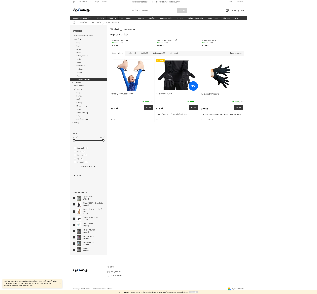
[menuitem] (82, 18)
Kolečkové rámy (82, 119)
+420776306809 (116, 275)
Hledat (182, 10)
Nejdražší (144, 53)
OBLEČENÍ (77, 39)
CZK (230, 2)
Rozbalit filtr (87, 166)
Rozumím (193, 292)
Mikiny (78, 49)
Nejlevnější (132, 53)
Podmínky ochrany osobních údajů (166, 2)
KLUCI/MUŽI (80, 66)
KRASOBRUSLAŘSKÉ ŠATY (83, 36)
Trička (78, 59)
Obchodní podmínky (139, 2)
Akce (80, 151)
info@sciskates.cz (117, 272)
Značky (76, 122)
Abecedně (174, 53)
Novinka (81, 155)
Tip (79, 158)
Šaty (78, 116)
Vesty (78, 62)
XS (157, 119)
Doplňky (79, 96)
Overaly (79, 52)
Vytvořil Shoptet (238, 289)
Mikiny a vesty (81, 106)
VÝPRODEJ (78, 89)
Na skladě (82, 148)
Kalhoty (80, 69)
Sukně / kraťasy (82, 56)
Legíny (78, 46)
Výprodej (81, 162)
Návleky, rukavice (83, 79)
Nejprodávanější (159, 53)
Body (78, 42)
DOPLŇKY (77, 82)
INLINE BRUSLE (79, 86)
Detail (148, 107)
